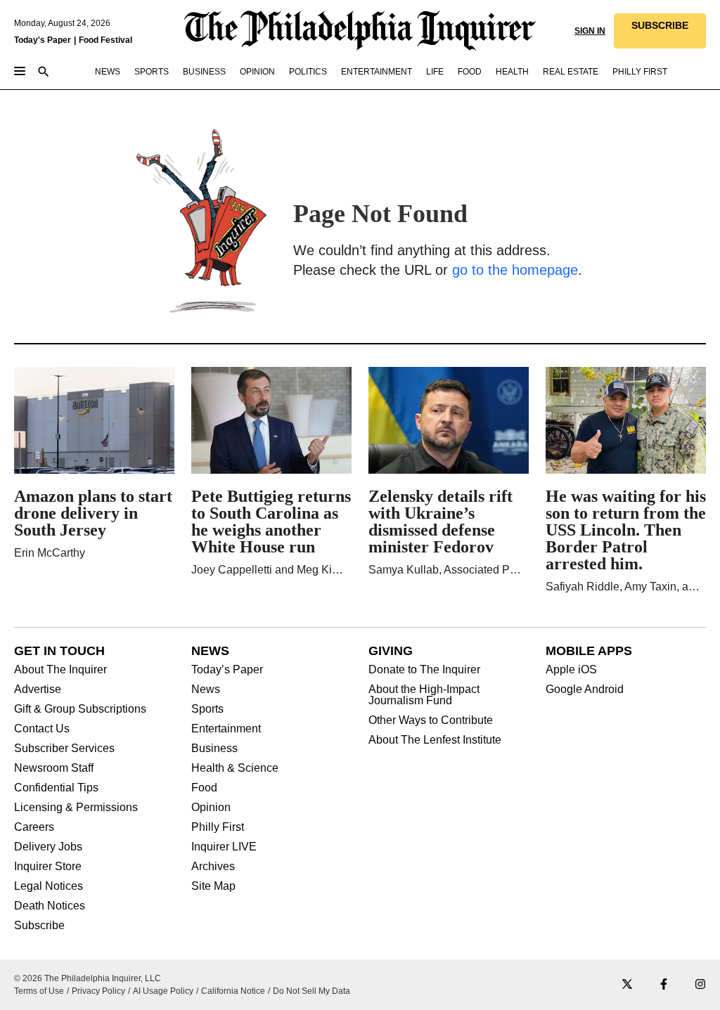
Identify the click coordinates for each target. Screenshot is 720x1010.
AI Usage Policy (163, 991)
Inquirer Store (48, 866)
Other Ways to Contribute (430, 720)
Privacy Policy (98, 991)
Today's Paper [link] (42, 40)
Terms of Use (39, 991)
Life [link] (435, 72)
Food (204, 788)
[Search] (43, 72)
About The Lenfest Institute (434, 740)
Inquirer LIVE (224, 847)
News (205, 689)
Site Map (213, 886)
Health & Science (234, 768)
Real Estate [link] (570, 72)
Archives (213, 866)
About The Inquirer (60, 669)
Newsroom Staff (54, 768)
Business (214, 748)
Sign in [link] (589, 31)
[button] (660, 30)
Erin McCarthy (49, 553)
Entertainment (226, 728)
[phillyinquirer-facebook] (663, 985)
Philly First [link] (639, 72)
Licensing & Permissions (76, 807)
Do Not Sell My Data (311, 991)
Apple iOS (571, 669)
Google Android (585, 689)
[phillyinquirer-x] (627, 985)
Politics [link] (308, 72)
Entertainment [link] (376, 72)
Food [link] (470, 72)
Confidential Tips (56, 788)
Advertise (37, 689)
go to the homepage (515, 270)
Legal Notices (48, 886)
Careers (34, 827)
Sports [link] (151, 72)
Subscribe (39, 925)
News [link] (107, 72)
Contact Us (42, 728)
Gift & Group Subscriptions (80, 709)
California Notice (233, 991)
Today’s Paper (227, 669)
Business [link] (204, 72)
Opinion (211, 807)
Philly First (217, 827)
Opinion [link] (257, 72)
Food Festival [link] (105, 40)
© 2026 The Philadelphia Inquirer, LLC (87, 978)
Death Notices (49, 906)
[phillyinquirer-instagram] (700, 985)
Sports (207, 709)
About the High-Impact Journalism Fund (424, 695)
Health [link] (512, 72)
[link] (660, 30)
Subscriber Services (64, 748)
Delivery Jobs (48, 847)
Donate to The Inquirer (424, 669)
